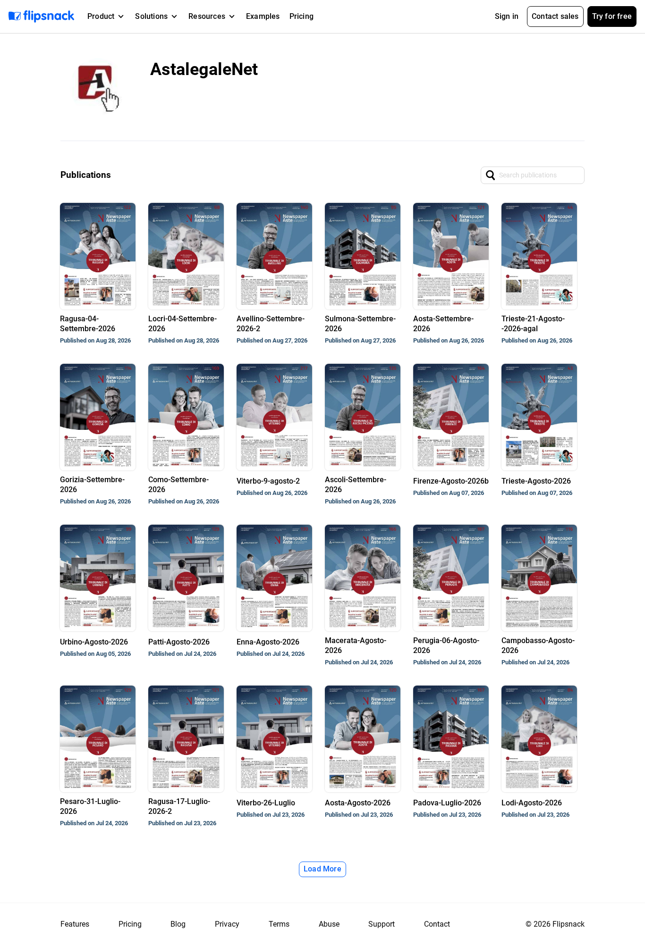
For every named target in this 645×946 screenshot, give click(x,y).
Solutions (151, 16)
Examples (263, 16)
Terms (279, 924)
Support (381, 924)
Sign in (506, 16)
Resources (206, 16)
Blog (178, 924)
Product (100, 16)
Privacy (227, 924)
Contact (437, 924)
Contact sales (555, 16)
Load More (322, 868)
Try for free (612, 16)
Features (74, 924)
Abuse (329, 924)
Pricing (301, 16)
